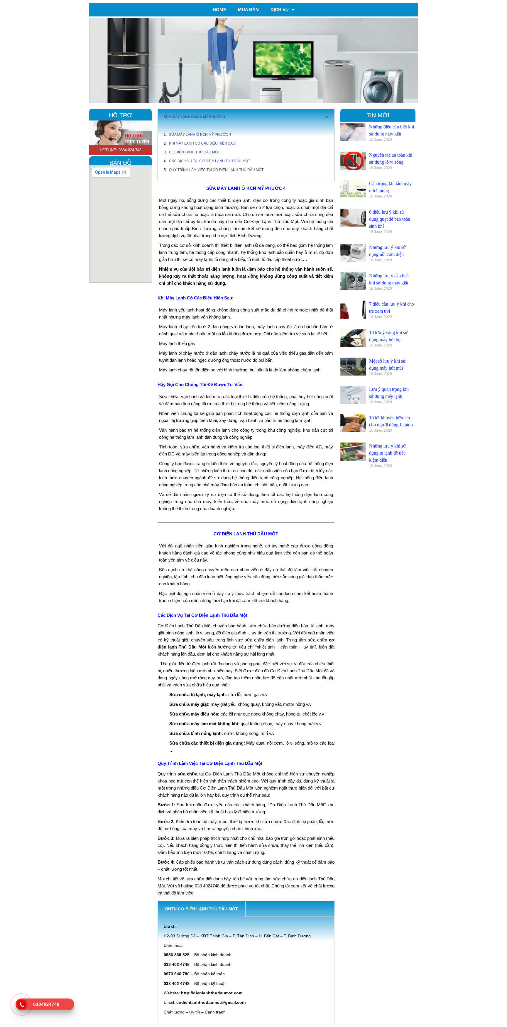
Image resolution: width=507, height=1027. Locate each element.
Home (219, 9)
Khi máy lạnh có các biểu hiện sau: (202, 143)
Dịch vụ (280, 9)
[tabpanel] (246, 970)
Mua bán (248, 9)
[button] (326, 117)
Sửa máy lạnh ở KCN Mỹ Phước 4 (200, 135)
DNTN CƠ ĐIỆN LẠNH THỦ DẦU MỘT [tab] (201, 909)
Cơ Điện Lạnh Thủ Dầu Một (194, 152)
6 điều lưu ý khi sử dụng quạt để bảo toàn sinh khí (389, 219)
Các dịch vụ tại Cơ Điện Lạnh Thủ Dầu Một (209, 161)
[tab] (253, 909)
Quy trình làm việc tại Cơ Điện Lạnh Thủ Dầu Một (216, 170)
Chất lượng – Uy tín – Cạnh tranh (195, 1012)
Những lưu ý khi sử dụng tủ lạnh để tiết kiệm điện (387, 453)
